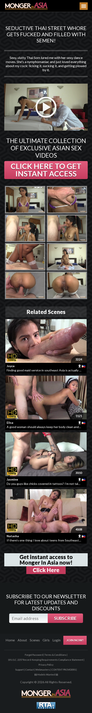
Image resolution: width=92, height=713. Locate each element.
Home (10, 640)
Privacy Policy (46, 664)
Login (56, 640)
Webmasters (43, 669)
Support (19, 669)
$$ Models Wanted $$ (46, 674)
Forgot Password (34, 654)
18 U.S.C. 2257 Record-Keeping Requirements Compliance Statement (45, 659)
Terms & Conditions (55, 654)
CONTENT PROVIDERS (63, 669)
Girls (46, 640)
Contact (29, 669)
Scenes (35, 640)
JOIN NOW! (75, 640)
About (22, 640)
